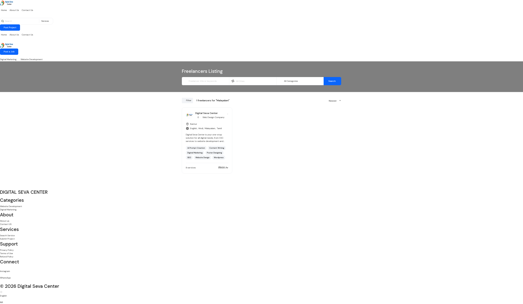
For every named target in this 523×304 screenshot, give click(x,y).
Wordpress (219, 157)
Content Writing (216, 148)
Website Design (202, 157)
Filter (188, 100)
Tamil (219, 128)
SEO (189, 157)
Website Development (32, 59)
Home (4, 10)
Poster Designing (214, 152)
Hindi (200, 128)
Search (332, 81)
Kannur (193, 124)
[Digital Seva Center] (7, 2)
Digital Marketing (8, 59)
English (193, 128)
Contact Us (27, 10)
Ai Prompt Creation (196, 148)
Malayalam (210, 128)
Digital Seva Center (206, 113)
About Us (14, 10)
